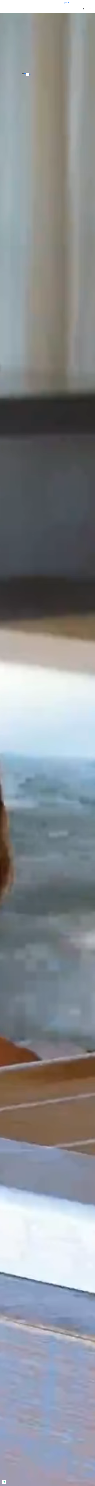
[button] (90, 9)
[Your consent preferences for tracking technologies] (4, 1482)
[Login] (83, 9)
